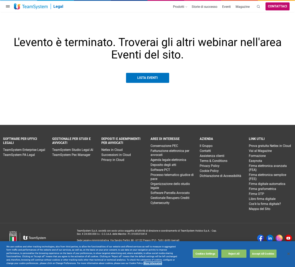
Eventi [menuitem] (226, 7)
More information (153, 263)
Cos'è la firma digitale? (265, 204)
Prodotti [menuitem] (179, 7)
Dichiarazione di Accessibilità (220, 176)
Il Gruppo (206, 146)
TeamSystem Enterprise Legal (24, 150)
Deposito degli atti (163, 165)
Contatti (205, 151)
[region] (147, 254)
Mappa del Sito (259, 209)
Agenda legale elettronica (168, 160)
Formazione (257, 156)
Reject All (233, 253)
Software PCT (160, 170)
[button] (7, 6)
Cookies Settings (205, 253)
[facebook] (260, 239)
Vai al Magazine (260, 151)
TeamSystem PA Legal (19, 155)
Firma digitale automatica (267, 184)
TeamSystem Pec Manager (71, 155)
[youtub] (288, 239)
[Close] (288, 253)
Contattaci (277, 6)
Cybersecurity (160, 203)
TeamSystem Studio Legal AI (72, 150)
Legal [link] (58, 6)
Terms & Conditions (213, 161)
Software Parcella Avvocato (170, 193)
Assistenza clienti (212, 156)
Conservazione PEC (164, 146)
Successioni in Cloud (116, 155)
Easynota (255, 161)
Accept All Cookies (263, 253)
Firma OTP (256, 194)
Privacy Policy (210, 166)
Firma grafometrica (262, 189)
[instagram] (279, 239)
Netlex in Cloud (112, 150)
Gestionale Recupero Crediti (170, 198)
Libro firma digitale (262, 199)
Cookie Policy (209, 171)
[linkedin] (270, 239)
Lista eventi (147, 78)
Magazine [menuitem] (243, 7)
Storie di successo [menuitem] (204, 7)
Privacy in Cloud (112, 160)
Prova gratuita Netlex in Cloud (270, 146)
